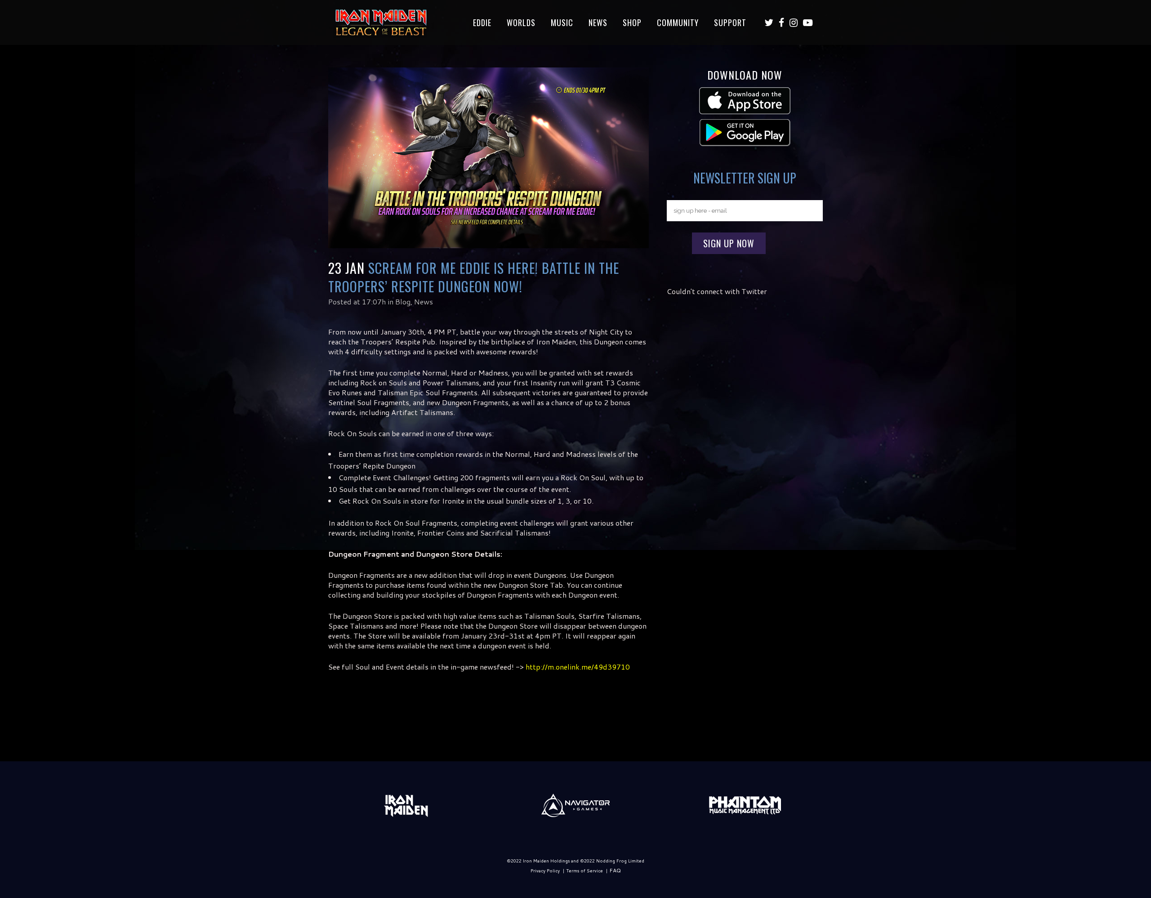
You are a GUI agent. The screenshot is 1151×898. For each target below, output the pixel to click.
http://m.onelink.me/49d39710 (578, 666)
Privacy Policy (545, 870)
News (423, 301)
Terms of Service (584, 870)
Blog (402, 301)
